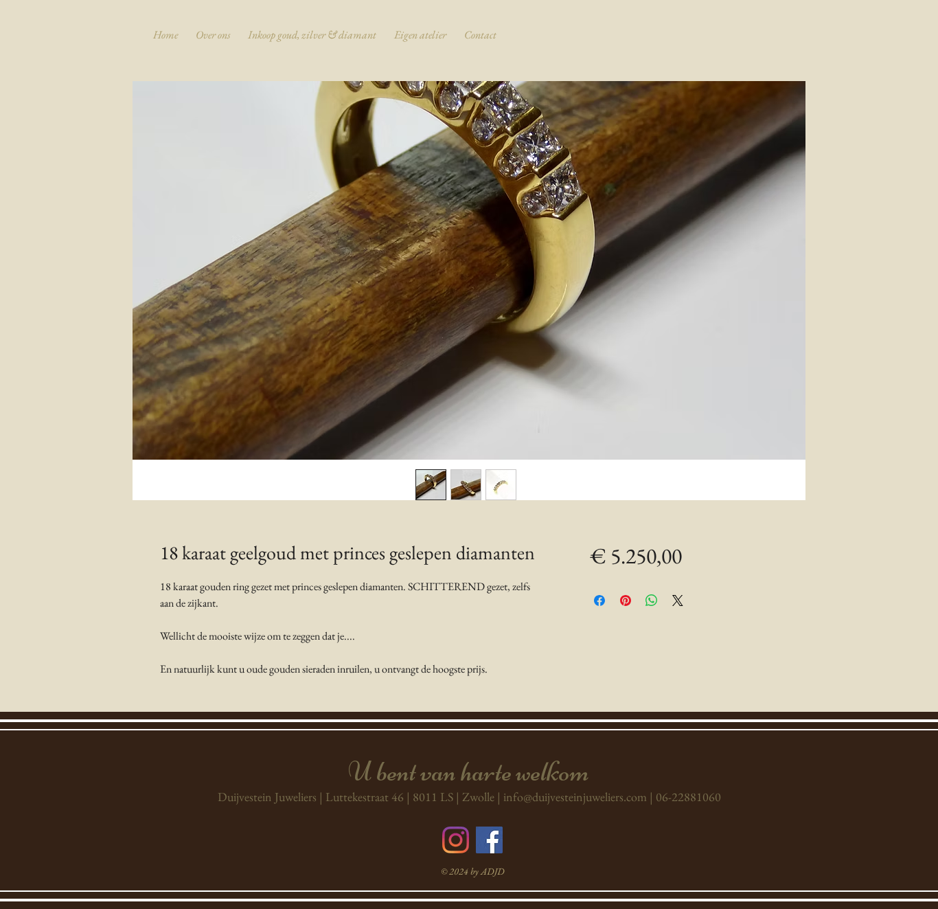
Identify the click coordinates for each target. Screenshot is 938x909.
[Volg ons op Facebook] (489, 840)
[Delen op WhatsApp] (651, 600)
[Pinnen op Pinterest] (625, 600)
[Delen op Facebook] (599, 600)
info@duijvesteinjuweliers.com (575, 797)
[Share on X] (678, 600)
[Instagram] (455, 840)
